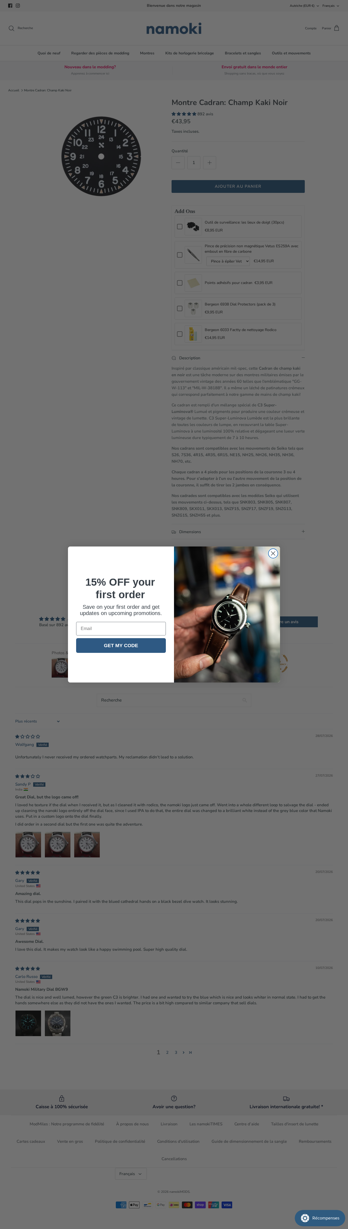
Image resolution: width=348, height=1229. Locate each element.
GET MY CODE (121, 645)
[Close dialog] (273, 553)
